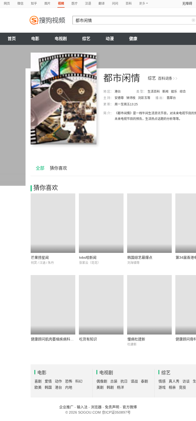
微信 (20, 3)
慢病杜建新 (136, 339)
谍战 (134, 381)
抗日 (124, 381)
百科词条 (165, 78)
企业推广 (66, 407)
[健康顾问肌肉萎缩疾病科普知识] (53, 305)
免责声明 (112, 407)
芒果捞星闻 (40, 257)
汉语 (88, 3)
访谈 (186, 381)
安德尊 (119, 98)
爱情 (48, 381)
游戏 (162, 387)
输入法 (82, 407)
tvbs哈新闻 (87, 257)
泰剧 (144, 381)
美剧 (100, 387)
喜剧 (38, 381)
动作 (58, 381)
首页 (12, 38)
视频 (61, 3)
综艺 (86, 38)
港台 (118, 91)
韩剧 (110, 387)
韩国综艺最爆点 (139, 257)
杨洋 (120, 387)
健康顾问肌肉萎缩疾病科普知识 (56, 339)
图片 (47, 3)
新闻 (165, 91)
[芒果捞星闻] (53, 223)
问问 (115, 3)
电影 (35, 38)
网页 (7, 3)
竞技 (182, 387)
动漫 (110, 38)
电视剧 (61, 38)
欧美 (38, 387)
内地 (68, 387)
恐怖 (68, 381)
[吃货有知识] (101, 305)
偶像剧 (101, 381)
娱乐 (174, 91)
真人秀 (174, 381)
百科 (129, 3)
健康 (133, 38)
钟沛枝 (131, 98)
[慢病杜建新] (149, 305)
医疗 (74, 3)
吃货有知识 (88, 339)
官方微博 (129, 407)
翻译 (102, 3)
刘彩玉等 (144, 98)
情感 (162, 381)
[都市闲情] (63, 98)
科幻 (78, 381)
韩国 (48, 387)
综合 (183, 91)
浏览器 (96, 407)
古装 (113, 381)
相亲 (172, 387)
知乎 (34, 3)
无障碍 (187, 3)
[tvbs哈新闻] (101, 223)
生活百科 (154, 91)
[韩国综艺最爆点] (149, 223)
